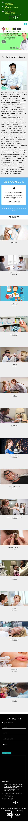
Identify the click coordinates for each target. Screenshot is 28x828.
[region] (14, 43)
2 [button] (14, 48)
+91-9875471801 (10, 13)
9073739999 (18, 171)
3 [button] (17, 48)
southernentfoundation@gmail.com (14, 15)
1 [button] (11, 48)
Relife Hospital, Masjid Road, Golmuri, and (13, 788)
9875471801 (4, 173)
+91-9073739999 (10, 12)
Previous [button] (3, 41)
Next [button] (24, 41)
